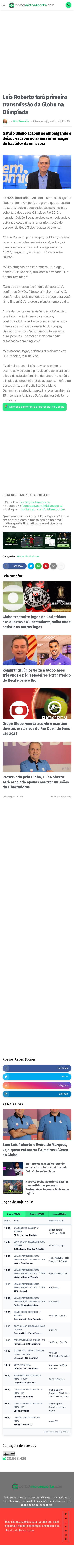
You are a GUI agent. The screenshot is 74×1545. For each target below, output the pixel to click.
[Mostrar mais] (61, 566)
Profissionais (32, 556)
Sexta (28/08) (59, 1214)
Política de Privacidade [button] (20, 1530)
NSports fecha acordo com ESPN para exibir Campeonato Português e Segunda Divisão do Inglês (47, 1187)
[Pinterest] (46, 566)
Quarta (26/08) (14, 1214)
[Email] (53, 566)
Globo (20, 556)
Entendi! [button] (66, 1526)
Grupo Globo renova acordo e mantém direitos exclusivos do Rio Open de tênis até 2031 (36, 728)
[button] (4, 5)
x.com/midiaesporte (35, 502)
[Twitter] (31, 566)
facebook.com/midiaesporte (41, 506)
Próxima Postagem (60, 796)
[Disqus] (37, 841)
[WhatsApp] (38, 566)
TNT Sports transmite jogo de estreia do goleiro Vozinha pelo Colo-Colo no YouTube (46, 1167)
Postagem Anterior (14, 796)
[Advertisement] (37, 53)
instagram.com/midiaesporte (43, 509)
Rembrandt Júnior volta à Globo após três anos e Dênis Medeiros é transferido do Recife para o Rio (37, 675)
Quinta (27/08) (37, 1214)
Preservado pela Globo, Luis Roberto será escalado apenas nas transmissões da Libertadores (36, 782)
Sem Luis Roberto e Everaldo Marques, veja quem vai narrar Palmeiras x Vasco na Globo (35, 1149)
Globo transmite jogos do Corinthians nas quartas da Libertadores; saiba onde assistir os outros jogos (37, 622)
